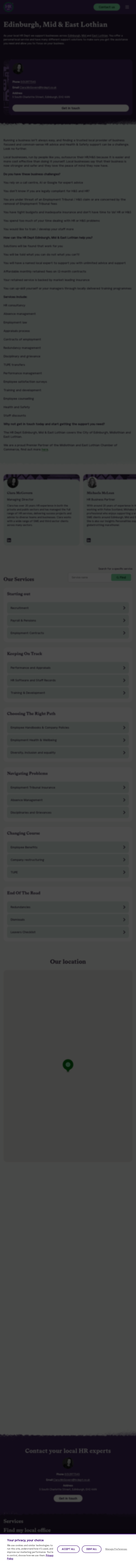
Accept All (68, 1549)
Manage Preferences (116, 1549)
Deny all (91, 1549)
